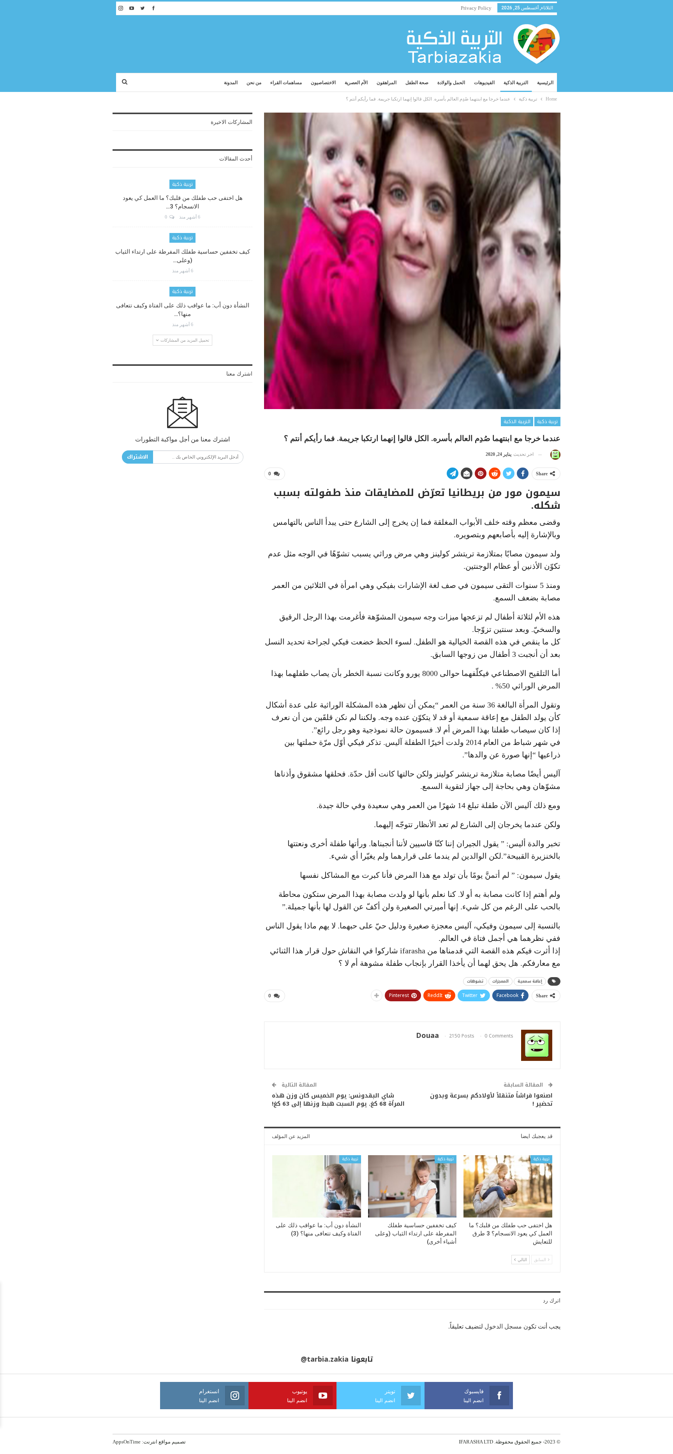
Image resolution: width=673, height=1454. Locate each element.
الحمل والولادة (451, 82)
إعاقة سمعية (530, 981)
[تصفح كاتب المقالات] (554, 454)
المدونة (231, 82)
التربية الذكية (516, 82)
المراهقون (386, 82)
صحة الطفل (416, 82)
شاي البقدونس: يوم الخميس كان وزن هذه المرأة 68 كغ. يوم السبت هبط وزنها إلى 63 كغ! (338, 1099)
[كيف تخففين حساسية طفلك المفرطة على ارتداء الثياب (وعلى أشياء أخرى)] (412, 1186)
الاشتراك (137, 457)
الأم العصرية (356, 82)
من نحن (254, 82)
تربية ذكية (547, 421)
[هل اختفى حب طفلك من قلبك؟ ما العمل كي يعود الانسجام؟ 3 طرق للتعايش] (507, 1186)
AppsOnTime (127, 1442)
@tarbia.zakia (325, 1359)
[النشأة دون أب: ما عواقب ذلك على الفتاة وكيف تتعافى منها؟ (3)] (316, 1186)
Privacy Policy (476, 8)
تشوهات (475, 981)
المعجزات (500, 981)
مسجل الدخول (503, 1326)
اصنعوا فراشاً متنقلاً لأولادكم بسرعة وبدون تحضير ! (491, 1099)
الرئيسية (545, 82)
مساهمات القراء (286, 82)
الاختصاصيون (323, 82)
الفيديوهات (484, 82)
